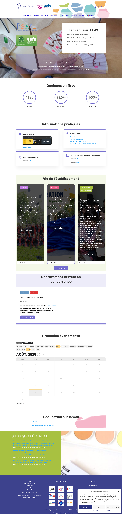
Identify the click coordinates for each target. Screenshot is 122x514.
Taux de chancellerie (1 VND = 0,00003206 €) (83, 144)
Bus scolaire (73, 137)
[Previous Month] (38, 354)
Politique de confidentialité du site (104, 511)
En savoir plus (27, 147)
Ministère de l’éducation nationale (43, 425)
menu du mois (83, 141)
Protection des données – (62, 510)
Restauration (74, 141)
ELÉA (77, 162)
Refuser (99, 507)
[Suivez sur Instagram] (96, 7)
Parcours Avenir (24, 187)
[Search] (17, 343)
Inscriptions (26, 15)
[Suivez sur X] (102, 7)
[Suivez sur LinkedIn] (99, 7)
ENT (77, 159)
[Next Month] (42, 354)
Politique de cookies (90, 511)
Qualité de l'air (28, 134)
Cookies (76, 510)
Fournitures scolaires (76, 139)
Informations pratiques (39, 15)
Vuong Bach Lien (30, 208)
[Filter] (20, 343)
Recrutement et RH (31, 297)
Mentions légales (49, 510)
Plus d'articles (61, 268)
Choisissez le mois (27, 342)
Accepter (85, 507)
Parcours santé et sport (86, 190)
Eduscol (34, 421)
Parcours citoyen (54, 187)
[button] (119, 491)
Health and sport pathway (87, 187)
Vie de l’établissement (77, 15)
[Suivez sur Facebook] (93, 7)
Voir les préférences (113, 507)
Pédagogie (64, 15)
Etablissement (54, 15)
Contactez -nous (92, 485)
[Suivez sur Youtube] (104, 7)
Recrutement (33, 293)
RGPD (70, 510)
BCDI (30, 160)
